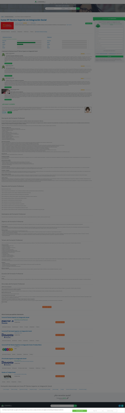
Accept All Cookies (79, 410)
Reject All (95, 410)
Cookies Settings (110, 410)
